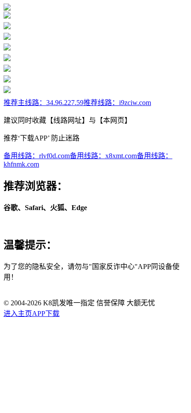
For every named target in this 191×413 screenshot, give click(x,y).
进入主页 (18, 313)
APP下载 (46, 313)
